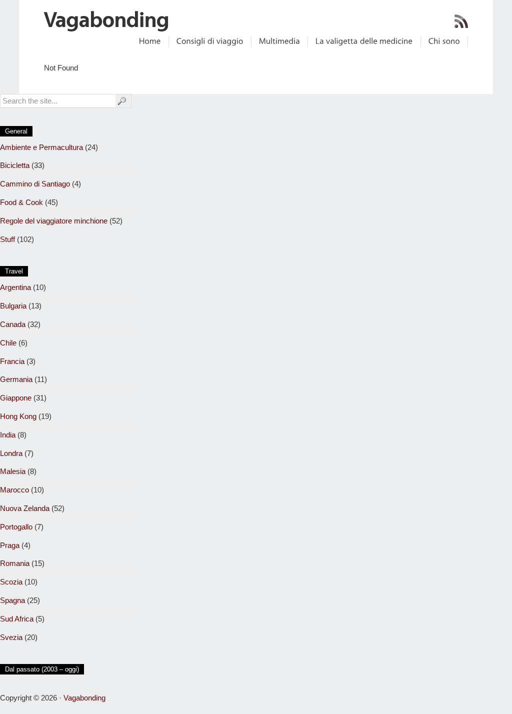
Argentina (15, 287)
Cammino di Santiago (35, 184)
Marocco (14, 490)
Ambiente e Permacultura (41, 147)
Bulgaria (13, 306)
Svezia (11, 637)
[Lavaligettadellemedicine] (364, 41)
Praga (10, 545)
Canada (13, 324)
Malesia (13, 471)
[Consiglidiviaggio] (210, 41)
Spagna (12, 600)
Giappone (16, 398)
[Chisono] (444, 41)
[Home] (150, 41)
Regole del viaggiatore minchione (54, 220)
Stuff (7, 239)
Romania (15, 563)
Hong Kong (18, 416)
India (8, 434)
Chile (8, 342)
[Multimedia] (279, 41)
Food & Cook (21, 202)
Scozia (11, 582)
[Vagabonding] (107, 21)
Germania (16, 379)
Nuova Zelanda (25, 508)
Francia (12, 361)
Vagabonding (85, 698)
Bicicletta (15, 165)
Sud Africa (17, 618)
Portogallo (16, 526)
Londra (11, 453)
